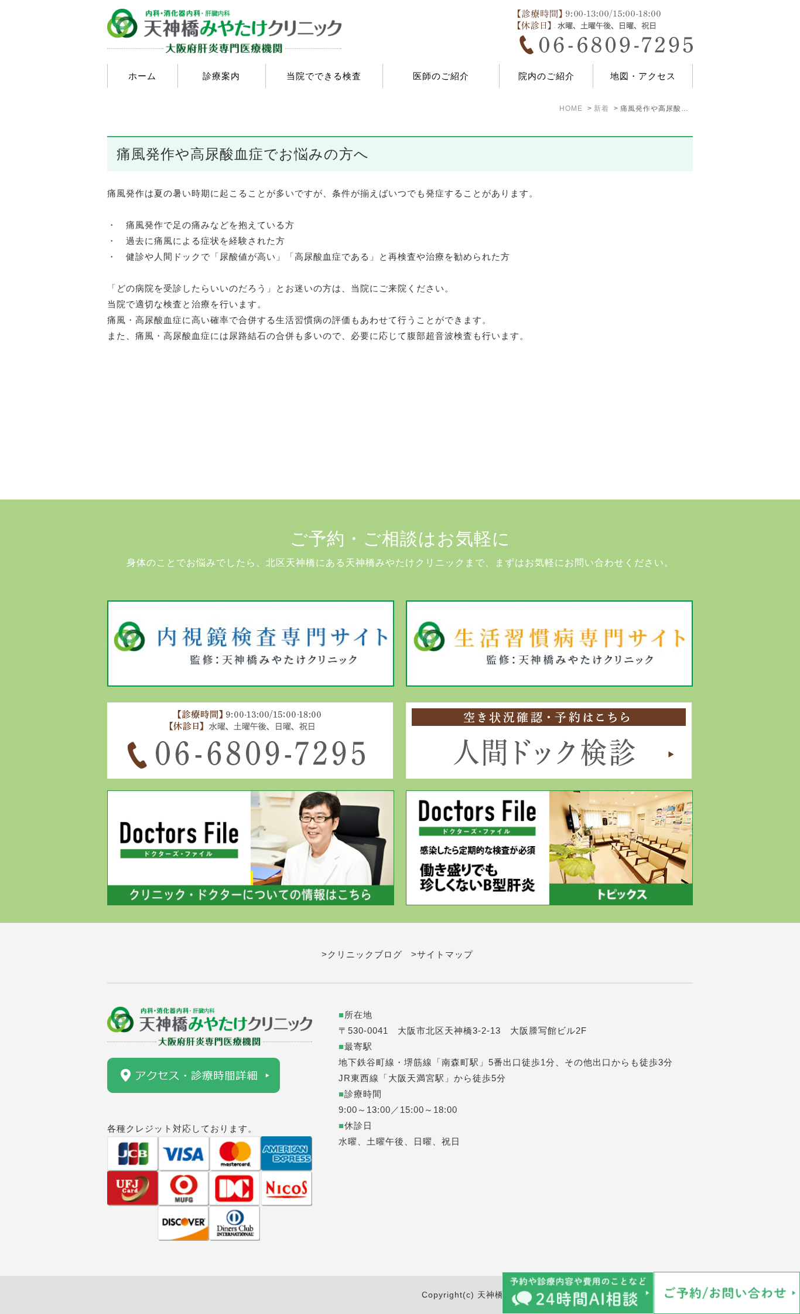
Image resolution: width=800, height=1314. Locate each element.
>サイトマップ (442, 954)
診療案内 (221, 76)
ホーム (142, 76)
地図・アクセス (643, 76)
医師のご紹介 (441, 76)
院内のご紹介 (546, 76)
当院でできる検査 (323, 76)
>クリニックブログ (362, 954)
